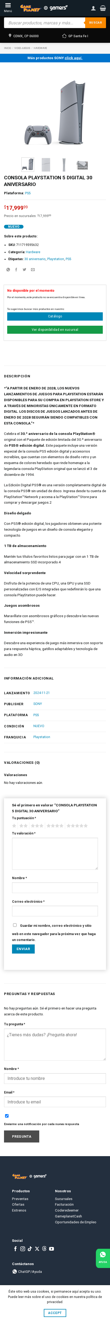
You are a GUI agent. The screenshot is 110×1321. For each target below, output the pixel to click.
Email (9, 1092)
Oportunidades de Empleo (75, 1222)
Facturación (64, 1204)
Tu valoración (24, 833)
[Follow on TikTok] (30, 1249)
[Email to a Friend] (33, 270)
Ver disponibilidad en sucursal (55, 330)
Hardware (40, 48)
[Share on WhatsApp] (8, 270)
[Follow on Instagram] (22, 1249)
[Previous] (29, 111)
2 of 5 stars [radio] (23, 825)
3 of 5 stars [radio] (36, 825)
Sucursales (63, 1199)
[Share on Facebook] (16, 270)
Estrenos (19, 1210)
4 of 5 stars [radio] (54, 825)
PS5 (28, 193)
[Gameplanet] (44, 8)
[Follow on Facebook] (15, 1249)
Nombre (19, 878)
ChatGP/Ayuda (29, 1271)
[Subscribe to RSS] (44, 1249)
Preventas (20, 1199)
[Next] (80, 111)
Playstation (55, 259)
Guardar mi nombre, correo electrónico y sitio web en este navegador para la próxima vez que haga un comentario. (54, 933)
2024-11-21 (41, 693)
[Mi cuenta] (93, 8)
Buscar (95, 22)
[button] (103, 8)
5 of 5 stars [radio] (76, 825)
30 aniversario (35, 259)
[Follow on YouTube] (51, 1249)
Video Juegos (22, 48)
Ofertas (18, 1204)
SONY (37, 704)
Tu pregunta (14, 1024)
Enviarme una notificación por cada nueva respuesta (41, 1124)
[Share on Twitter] (24, 270)
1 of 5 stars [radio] (13, 825)
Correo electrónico (28, 902)
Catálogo (55, 316)
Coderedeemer (67, 1210)
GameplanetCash (68, 1216)
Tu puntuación (24, 818)
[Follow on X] (37, 1249)
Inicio (7, 48)
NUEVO (38, 726)
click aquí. (73, 58)
